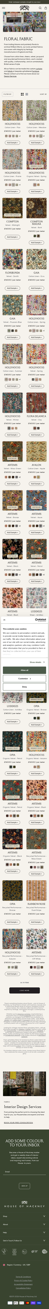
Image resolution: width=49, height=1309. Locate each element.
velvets (6, 1020)
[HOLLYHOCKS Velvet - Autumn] (40, 379)
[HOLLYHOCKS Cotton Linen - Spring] (10, 136)
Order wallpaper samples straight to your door (24, 2)
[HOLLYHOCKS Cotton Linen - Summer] (6, 136)
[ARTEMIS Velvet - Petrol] (9, 477)
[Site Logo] (24, 8)
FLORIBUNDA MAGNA (12, 1035)
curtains (39, 69)
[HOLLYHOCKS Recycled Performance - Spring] (12, 967)
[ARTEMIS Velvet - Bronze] (12, 500)
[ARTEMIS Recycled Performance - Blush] (35, 867)
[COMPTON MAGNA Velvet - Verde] (35, 236)
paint (19, 1046)
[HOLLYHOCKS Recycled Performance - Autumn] (12, 939)
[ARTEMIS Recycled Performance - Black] (31, 867)
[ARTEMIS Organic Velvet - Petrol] (12, 790)
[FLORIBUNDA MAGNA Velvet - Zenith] (12, 259)
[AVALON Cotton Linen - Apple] (36, 451)
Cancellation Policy (23, 1288)
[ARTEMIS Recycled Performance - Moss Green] (36, 839)
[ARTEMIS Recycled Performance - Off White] (38, 867)
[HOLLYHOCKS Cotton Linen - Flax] (12, 110)
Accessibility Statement (23, 1284)
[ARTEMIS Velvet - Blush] (6, 477)
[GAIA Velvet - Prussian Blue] (12, 305)
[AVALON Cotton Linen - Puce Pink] (35, 477)
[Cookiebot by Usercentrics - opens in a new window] (35, 620)
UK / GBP (26, 1265)
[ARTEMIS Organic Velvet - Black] (7, 816)
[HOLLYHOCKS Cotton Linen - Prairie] (13, 136)
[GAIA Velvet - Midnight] (12, 330)
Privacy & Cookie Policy (23, 1280)
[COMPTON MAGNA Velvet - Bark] (36, 208)
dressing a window (23, 1014)
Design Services (10, 76)
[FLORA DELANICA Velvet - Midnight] (38, 428)
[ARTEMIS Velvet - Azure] (16, 477)
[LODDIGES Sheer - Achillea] (36, 597)
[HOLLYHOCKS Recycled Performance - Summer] (9, 967)
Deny (24, 687)
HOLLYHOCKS (11, 1031)
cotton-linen (17, 1020)
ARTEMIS (40, 1031)
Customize (23, 678)
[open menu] (44, 1216)
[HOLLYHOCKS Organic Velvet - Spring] (36, 159)
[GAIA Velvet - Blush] (16, 330)
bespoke (28, 1016)
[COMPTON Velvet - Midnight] (12, 208)
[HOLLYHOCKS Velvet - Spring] (36, 354)
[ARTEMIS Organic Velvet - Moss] (18, 816)
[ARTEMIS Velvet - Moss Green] (12, 451)
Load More (24, 990)
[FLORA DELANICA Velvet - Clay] (36, 402)
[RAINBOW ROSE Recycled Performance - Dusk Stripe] (36, 890)
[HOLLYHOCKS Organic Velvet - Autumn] (38, 185)
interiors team (40, 1046)
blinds (10, 71)
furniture (35, 71)
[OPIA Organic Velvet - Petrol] (35, 718)
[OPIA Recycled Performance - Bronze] (12, 890)
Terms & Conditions (23, 1277)
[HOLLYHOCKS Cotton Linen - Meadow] (17, 136)
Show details (35, 662)
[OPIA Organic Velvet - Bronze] (36, 692)
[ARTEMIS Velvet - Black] (13, 477)
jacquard (26, 1020)
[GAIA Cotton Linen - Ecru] (36, 259)
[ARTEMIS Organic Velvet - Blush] (11, 816)
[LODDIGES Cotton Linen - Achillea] (12, 692)
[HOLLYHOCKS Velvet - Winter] (33, 379)
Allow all (24, 670)
